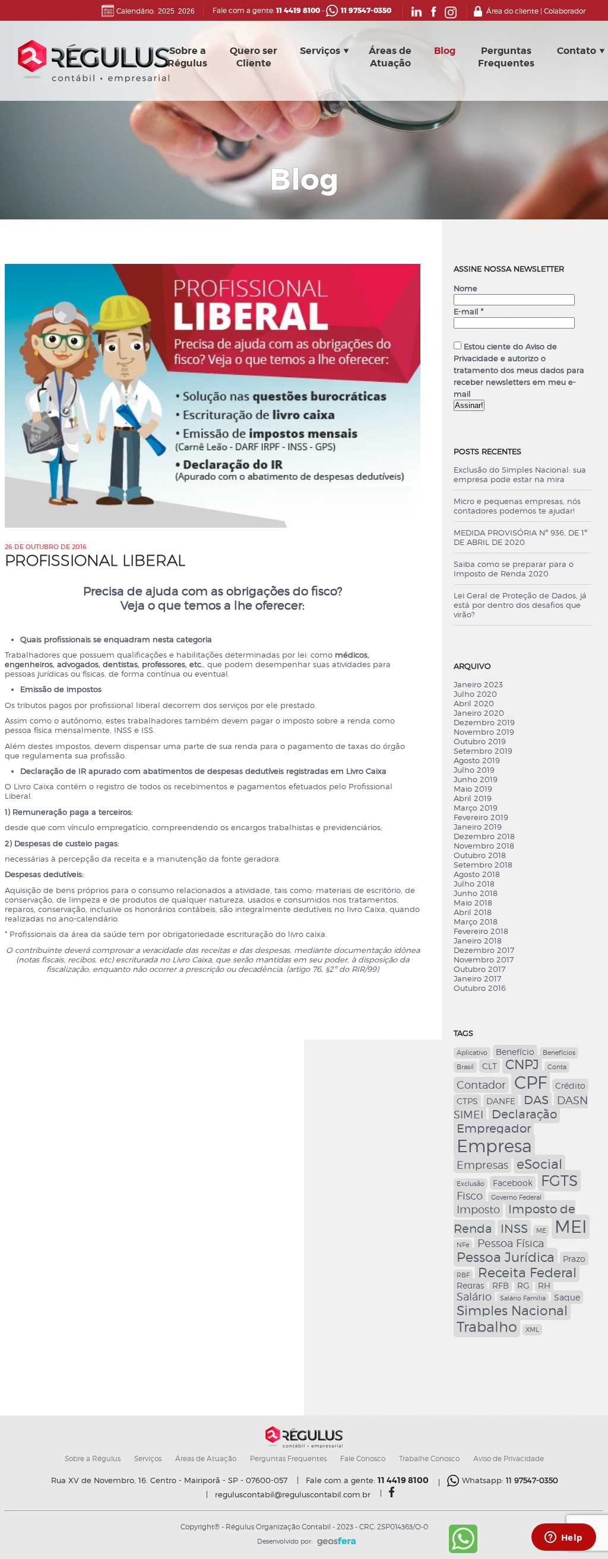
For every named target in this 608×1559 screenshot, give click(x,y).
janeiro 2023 (478, 684)
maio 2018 (473, 902)
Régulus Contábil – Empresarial (93, 64)
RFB (500, 1285)
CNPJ (522, 1064)
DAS (536, 1100)
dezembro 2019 (484, 722)
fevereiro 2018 (481, 931)
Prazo (574, 1259)
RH (544, 1285)
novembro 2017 (484, 959)
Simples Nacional (512, 1310)
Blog (444, 50)
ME (541, 1231)
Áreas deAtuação (390, 56)
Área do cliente (512, 11)
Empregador (494, 1128)
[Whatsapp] (463, 1550)
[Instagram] (451, 16)
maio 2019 (473, 788)
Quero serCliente (253, 56)
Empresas (482, 1165)
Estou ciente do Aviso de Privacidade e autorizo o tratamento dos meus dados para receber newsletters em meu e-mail (519, 370)
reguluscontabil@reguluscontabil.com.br (292, 1495)
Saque (567, 1297)
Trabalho (487, 1326)
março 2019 (476, 807)
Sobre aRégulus (187, 56)
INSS (514, 1229)
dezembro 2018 (484, 836)
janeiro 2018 (478, 940)
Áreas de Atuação (205, 1458)
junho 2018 (476, 893)
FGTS (559, 1181)
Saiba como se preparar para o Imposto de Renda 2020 (514, 568)
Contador (481, 1085)
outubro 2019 (480, 741)
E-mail (468, 311)
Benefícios (559, 1053)
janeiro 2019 (478, 826)
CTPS (467, 1101)
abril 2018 (473, 912)
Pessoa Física (510, 1243)
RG (523, 1285)
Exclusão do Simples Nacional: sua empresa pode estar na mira (520, 474)
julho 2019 (474, 769)
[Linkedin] (416, 16)
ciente (468, 334)
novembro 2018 (484, 845)
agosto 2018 (477, 874)
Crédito (570, 1085)
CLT (489, 1066)
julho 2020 (475, 694)
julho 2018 (474, 883)
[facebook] (391, 1494)
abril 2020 (474, 703)
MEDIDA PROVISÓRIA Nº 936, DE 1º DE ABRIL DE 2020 (520, 537)
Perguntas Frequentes (288, 1458)
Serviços (320, 50)
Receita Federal (527, 1272)
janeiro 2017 (477, 978)
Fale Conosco (362, 1458)
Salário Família (523, 1298)
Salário (474, 1296)
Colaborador (564, 11)
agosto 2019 (477, 760)
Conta (556, 1067)
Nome (465, 288)
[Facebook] (434, 16)
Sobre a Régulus (93, 1458)
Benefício (515, 1052)
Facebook (513, 1183)
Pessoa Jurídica (506, 1257)
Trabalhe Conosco (429, 1458)
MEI (571, 1226)
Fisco (470, 1196)
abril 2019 (473, 798)
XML (532, 1330)
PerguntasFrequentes (506, 56)
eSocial (539, 1164)
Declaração (524, 1114)
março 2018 (476, 921)
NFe (463, 1245)
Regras (470, 1285)
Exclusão (470, 1184)
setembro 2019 (483, 750)
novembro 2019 (484, 732)
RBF (463, 1275)
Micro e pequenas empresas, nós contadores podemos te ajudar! (517, 505)
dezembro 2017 (484, 950)
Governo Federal (516, 1197)
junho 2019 (476, 779)
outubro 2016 (480, 988)
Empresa (494, 1146)
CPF (530, 1082)
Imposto (478, 1209)
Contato (576, 50)
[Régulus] (304, 1445)
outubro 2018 (480, 855)
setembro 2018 (483, 864)
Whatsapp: (510, 1480)
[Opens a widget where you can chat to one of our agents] (563, 1538)
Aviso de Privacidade (508, 1458)
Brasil (465, 1067)
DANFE (500, 1101)
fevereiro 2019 (481, 817)
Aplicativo (472, 1053)
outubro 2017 (479, 969)
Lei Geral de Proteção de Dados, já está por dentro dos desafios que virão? (520, 605)
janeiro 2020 (479, 713)
